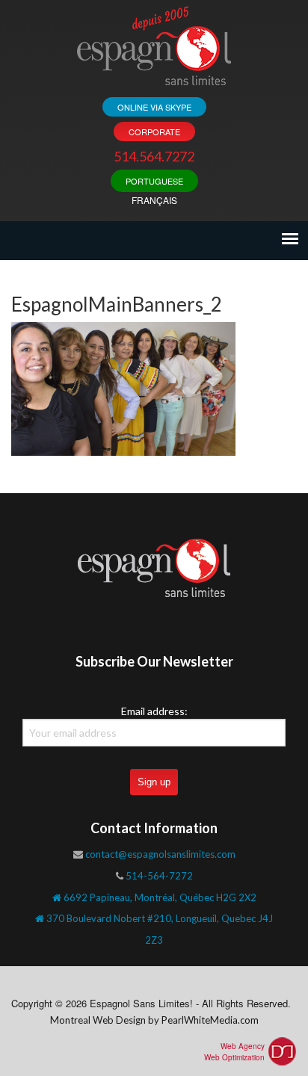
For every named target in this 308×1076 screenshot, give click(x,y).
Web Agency (243, 1046)
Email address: (154, 711)
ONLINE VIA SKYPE (154, 107)
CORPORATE (154, 131)
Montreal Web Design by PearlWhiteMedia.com (154, 1020)
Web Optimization (234, 1057)
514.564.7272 (154, 156)
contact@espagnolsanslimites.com (160, 854)
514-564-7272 (159, 876)
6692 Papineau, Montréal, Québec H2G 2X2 (158, 897)
